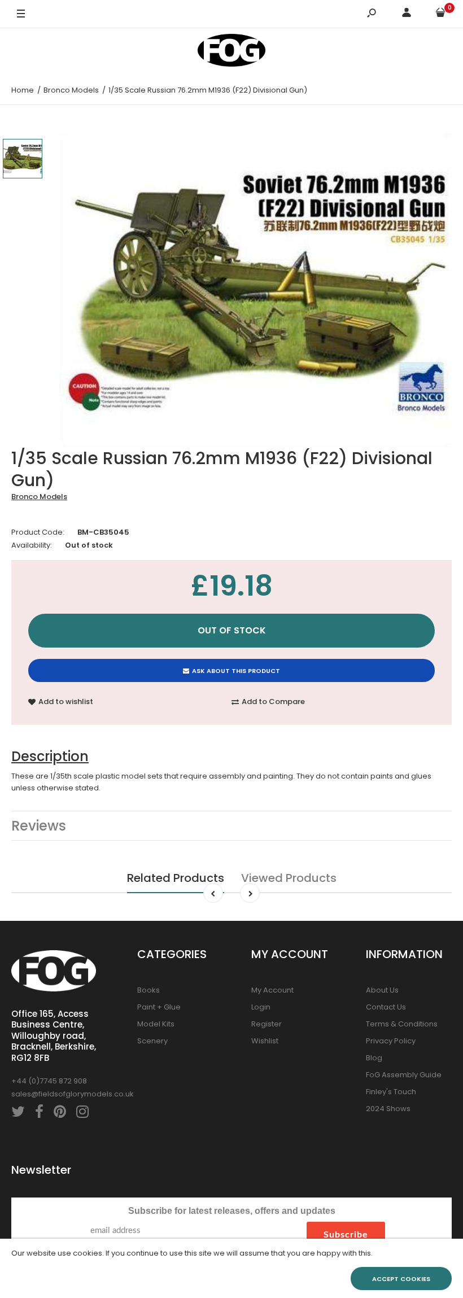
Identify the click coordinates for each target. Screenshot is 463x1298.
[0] (440, 14)
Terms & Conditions (402, 1024)
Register (266, 1024)
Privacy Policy (391, 1040)
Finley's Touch (391, 1091)
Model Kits (155, 1024)
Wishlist (264, 1040)
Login (260, 1007)
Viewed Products (289, 878)
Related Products (175, 878)
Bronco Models (39, 496)
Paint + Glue (159, 1007)
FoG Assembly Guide (404, 1074)
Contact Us (386, 1007)
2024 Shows (388, 1108)
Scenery (152, 1040)
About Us (382, 990)
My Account (272, 990)
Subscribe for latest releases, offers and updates (231, 1211)
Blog (374, 1057)
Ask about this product (236, 670)
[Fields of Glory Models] (231, 52)
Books (148, 990)
